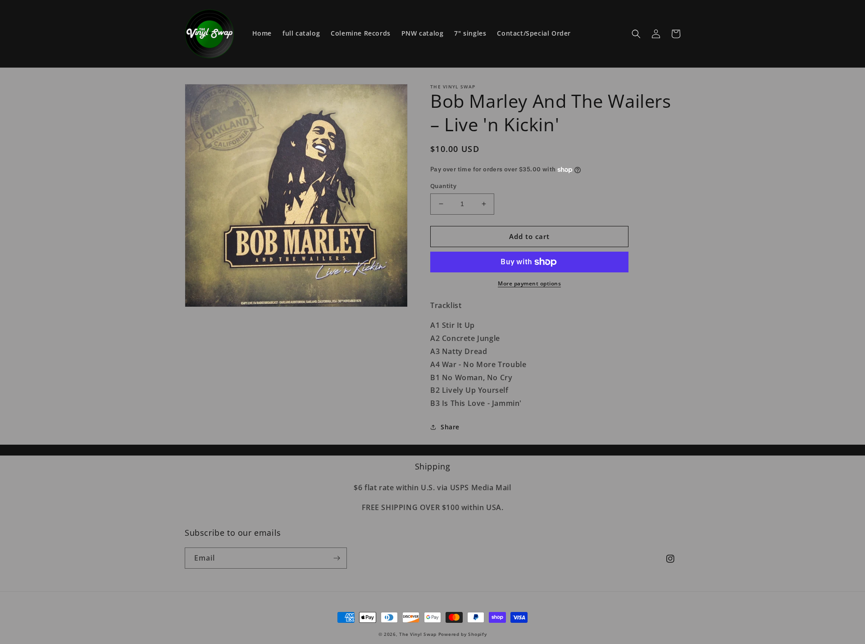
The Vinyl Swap (418, 634)
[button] (636, 34)
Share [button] (450, 427)
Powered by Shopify (462, 634)
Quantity (443, 186)
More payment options (529, 283)
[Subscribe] (336, 558)
